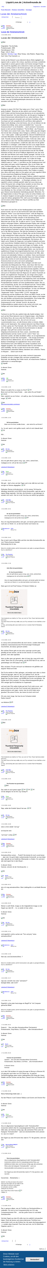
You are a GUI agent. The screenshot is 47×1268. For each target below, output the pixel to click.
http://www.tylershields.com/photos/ (10, 404)
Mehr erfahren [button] (8, 1265)
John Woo (8, 500)
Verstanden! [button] (34, 1259)
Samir (6, 875)
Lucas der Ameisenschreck (14, 14)
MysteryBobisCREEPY (12, 1144)
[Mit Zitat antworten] (41, 27)
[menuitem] (3, 6)
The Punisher (9, 554)
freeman (8, 25)
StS (7, 378)
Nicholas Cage (12, 54)
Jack (12, 528)
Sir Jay (8, 449)
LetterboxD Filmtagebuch (7, 467)
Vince (7, 471)
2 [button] (29, 22)
